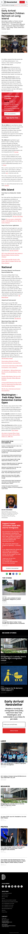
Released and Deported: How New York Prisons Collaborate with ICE (11, 468)
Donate (3, 898)
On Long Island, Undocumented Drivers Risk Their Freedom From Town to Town (11, 456)
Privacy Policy (4, 912)
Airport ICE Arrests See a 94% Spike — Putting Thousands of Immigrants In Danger (11, 477)
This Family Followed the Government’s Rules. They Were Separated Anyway (12, 472)
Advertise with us (5, 895)
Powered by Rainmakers (14, 932)
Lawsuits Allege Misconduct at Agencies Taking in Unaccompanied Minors (12, 464)
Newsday (16, 152)
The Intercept (18, 318)
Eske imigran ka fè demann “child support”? (12, 689)
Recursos (4, 596)
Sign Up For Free (12, 118)
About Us (3, 910)
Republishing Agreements (7, 908)
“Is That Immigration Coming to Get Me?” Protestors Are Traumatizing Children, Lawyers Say (12, 451)
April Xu (2, 819)
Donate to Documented (12, 568)
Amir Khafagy (3, 766)
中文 (19, 5)
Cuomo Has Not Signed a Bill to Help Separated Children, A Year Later (11, 460)
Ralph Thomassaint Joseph (6, 806)
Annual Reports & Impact (7, 893)
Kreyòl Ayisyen (23, 5)
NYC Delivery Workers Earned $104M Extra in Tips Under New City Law (13, 776)
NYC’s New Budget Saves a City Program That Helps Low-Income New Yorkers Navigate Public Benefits (13, 848)
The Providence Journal (7, 358)
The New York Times (18, 216)
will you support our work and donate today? (11, 555)
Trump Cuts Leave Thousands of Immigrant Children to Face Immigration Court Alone (12, 487)
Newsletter (4, 8)
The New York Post (13, 250)
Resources (3, 654)
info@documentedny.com (7, 922)
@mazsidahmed (5, 517)
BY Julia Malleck (5, 624)
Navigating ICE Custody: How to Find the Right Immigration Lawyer (13, 658)
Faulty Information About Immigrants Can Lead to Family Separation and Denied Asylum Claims (11, 482)
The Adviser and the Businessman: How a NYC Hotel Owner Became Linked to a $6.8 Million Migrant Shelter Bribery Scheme (13, 861)
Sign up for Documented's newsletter (9, 900)
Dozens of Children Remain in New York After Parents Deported (11, 446)
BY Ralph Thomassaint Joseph (7, 662)
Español (16, 5)
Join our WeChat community (7, 906)
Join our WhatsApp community (8, 903)
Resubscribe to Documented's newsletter (10, 901)
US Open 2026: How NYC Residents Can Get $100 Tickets (13, 817)
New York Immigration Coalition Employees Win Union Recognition (13, 764)
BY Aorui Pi (4, 602)
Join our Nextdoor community (7, 905)
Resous (2, 686)
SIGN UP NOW (14, 731)
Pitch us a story (5, 896)
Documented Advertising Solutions (8, 925)
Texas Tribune (15, 430)
